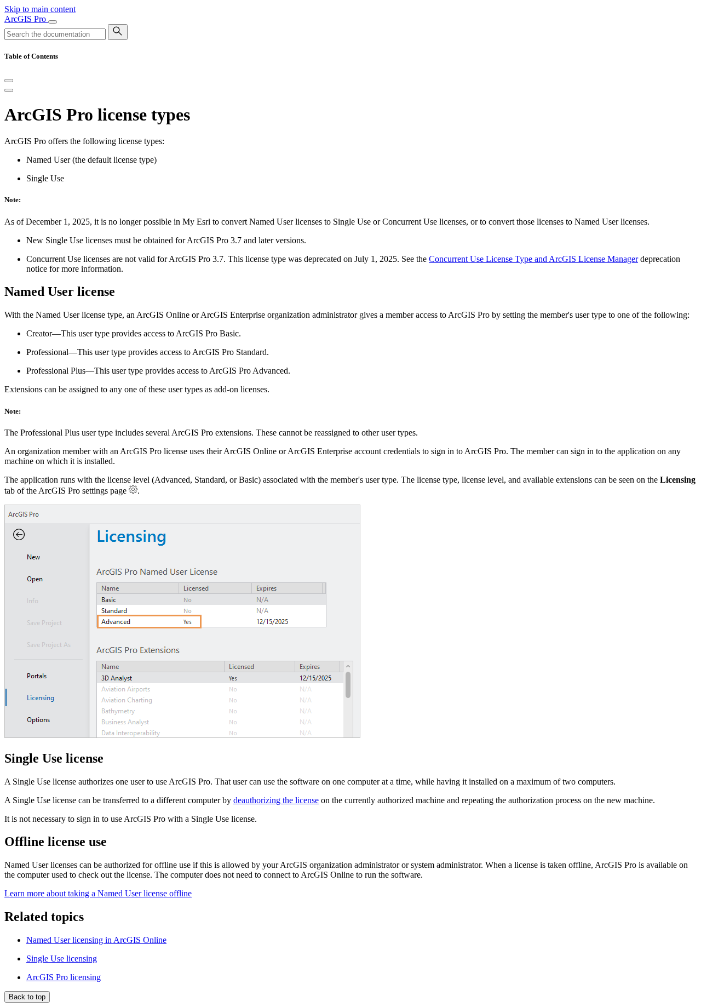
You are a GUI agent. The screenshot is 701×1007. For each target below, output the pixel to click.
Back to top (27, 997)
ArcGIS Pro (26, 19)
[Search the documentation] (118, 32)
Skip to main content (40, 9)
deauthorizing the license (276, 800)
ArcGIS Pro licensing (63, 977)
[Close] (8, 80)
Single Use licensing (61, 958)
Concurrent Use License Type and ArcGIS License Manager (533, 259)
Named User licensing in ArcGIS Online (96, 940)
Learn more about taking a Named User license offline (98, 893)
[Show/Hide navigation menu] (52, 22)
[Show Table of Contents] (8, 90)
